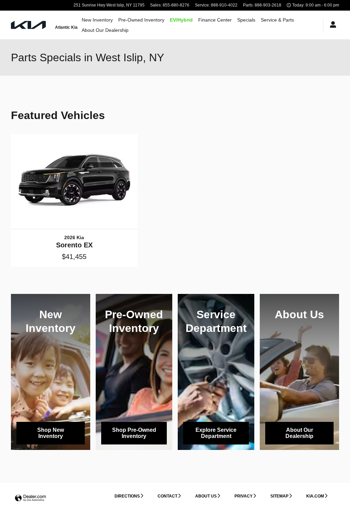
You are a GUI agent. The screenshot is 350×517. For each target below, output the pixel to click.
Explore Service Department (216, 433)
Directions (127, 496)
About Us (206, 496)
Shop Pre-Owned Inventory (134, 433)
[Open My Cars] (331, 25)
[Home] (29, 25)
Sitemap (279, 496)
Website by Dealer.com (30, 498)
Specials (246, 20)
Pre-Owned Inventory (141, 20)
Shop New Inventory (50, 433)
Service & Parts (277, 20)
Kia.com (315, 496)
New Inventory (97, 20)
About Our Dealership (105, 30)
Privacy (243, 496)
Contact (167, 496)
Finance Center (215, 20)
